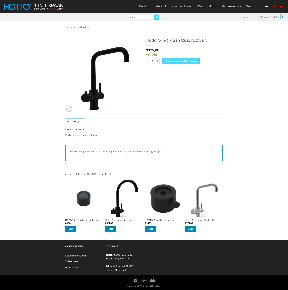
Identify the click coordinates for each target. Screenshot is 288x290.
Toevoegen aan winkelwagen (181, 61)
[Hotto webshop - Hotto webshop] (33, 6)
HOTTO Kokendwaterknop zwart (161, 220)
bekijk (71, 229)
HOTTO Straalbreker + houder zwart (83, 220)
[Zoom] (69, 109)
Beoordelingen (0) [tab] (75, 121)
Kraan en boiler (181, 6)
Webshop (252, 6)
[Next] (222, 209)
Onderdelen (83, 27)
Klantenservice (231, 6)
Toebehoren (71, 261)
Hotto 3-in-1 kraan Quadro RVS (200, 220)
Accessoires (71, 267)
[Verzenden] (156, 17)
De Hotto (145, 6)
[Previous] (65, 209)
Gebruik (161, 6)
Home (69, 27)
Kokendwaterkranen (75, 255)
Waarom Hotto (206, 6)
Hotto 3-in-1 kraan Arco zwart (119, 220)
